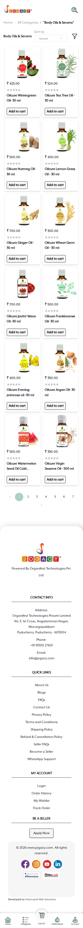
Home (8, 23)
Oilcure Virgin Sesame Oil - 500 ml (59, 466)
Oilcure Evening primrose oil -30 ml (20, 392)
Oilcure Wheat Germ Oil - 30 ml (60, 245)
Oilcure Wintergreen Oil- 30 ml (21, 98)
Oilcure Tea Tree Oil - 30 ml (60, 98)
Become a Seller (41, 752)
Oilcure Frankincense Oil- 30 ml (60, 318)
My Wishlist (42, 801)
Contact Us (41, 707)
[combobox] (50, 38)
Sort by (39, 32)
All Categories (28, 23)
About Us (41, 685)
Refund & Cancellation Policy (41, 737)
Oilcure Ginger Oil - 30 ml (20, 245)
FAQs (41, 700)
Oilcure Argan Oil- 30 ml (60, 392)
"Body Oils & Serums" (58, 23)
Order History (41, 793)
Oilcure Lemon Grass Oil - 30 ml (60, 171)
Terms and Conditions (41, 722)
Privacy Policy (41, 715)
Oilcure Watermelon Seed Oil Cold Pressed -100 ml (21, 467)
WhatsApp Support (41, 759)
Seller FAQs (41, 744)
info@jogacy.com (41, 658)
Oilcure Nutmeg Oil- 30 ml (21, 171)
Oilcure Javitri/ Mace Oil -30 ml (21, 318)
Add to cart (17, 111)
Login (41, 786)
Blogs (42, 692)
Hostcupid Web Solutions (40, 899)
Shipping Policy (42, 729)
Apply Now (41, 833)
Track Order (41, 808)
